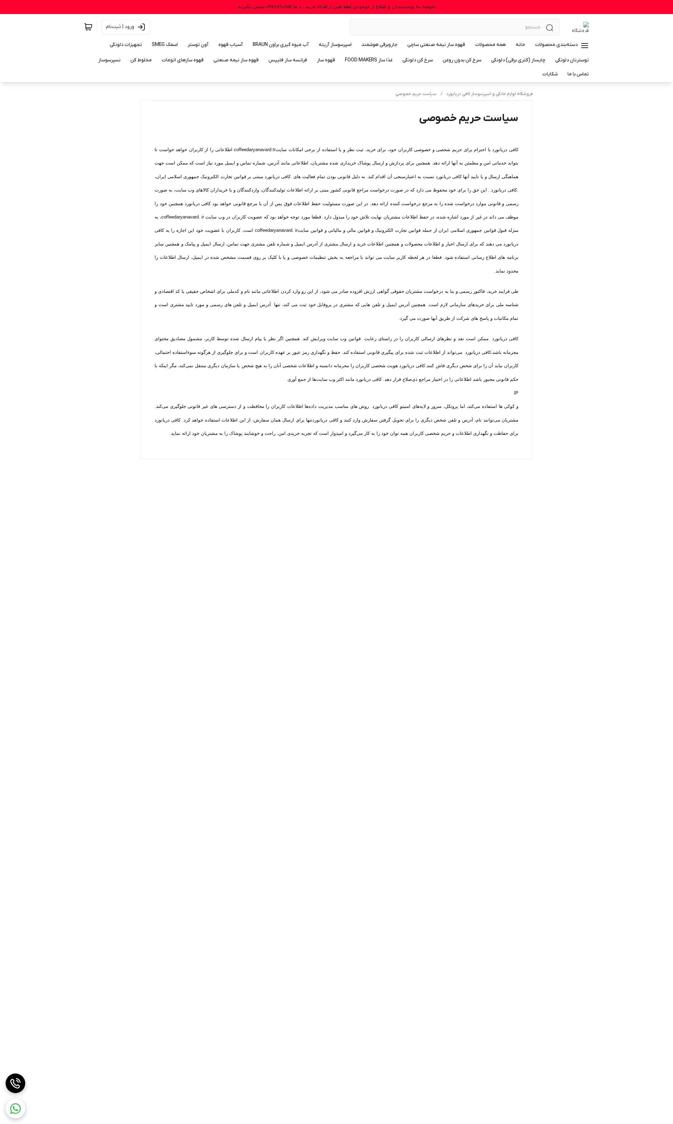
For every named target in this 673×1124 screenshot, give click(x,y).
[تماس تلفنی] (15, 1083)
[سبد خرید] (88, 27)
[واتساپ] (15, 1108)
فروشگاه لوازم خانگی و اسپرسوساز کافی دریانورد (490, 94)
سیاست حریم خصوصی (415, 94)
